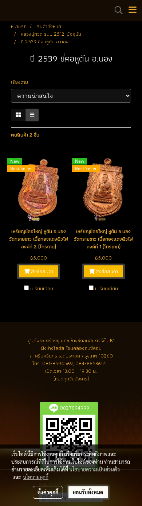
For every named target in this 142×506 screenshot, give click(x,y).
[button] (116, 10)
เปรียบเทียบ (41, 288)
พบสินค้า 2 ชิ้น (25, 135)
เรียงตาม (21, 82)
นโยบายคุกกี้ (35, 477)
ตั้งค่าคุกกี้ (48, 492)
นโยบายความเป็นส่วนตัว (94, 469)
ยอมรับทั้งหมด (88, 492)
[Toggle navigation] (133, 10)
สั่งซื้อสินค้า (41, 271)
